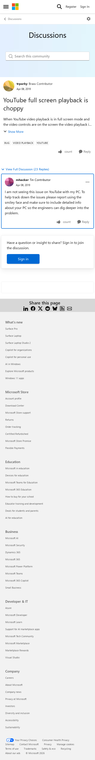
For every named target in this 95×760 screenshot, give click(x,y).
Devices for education (16, 475)
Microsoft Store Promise (18, 441)
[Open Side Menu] (6, 6)
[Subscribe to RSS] (62, 308)
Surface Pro (11, 328)
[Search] (59, 6)
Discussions (14, 19)
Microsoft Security (15, 545)
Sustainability (12, 727)
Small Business (13, 587)
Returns (9, 419)
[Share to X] (40, 308)
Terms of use (12, 748)
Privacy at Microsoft (16, 699)
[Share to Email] (69, 308)
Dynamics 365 (12, 552)
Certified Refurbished (16, 433)
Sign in (23, 258)
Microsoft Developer (16, 615)
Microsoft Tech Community (19, 636)
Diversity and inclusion (17, 713)
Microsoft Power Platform (18, 566)
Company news (13, 692)
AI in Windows (13, 364)
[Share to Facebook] (33, 308)
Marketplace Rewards (17, 650)
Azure (8, 608)
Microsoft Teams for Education (21, 482)
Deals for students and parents (21, 510)
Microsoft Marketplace (17, 643)
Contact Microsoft (29, 744)
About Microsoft (14, 684)
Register (71, 6)
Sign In (84, 6)
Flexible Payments (15, 448)
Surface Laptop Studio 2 (18, 342)
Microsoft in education (17, 468)
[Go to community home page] (15, 6)
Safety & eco (48, 748)
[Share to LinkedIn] (25, 308)
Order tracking (13, 426)
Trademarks (30, 748)
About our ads (12, 753)
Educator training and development (24, 503)
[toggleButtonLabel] (89, 19)
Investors (10, 706)
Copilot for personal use (18, 357)
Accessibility (12, 720)
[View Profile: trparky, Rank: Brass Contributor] (8, 85)
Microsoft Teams (14, 573)
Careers (9, 677)
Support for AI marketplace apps (22, 629)
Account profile (13, 398)
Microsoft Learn (13, 622)
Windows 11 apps (14, 378)
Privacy (47, 744)
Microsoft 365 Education (18, 489)
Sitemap (9, 744)
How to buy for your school (19, 496)
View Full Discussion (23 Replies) (27, 169)
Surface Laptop (13, 335)
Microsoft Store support (18, 412)
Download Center (14, 405)
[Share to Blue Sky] (55, 308)
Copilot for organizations (18, 350)
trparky (22, 84)
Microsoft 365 (12, 559)
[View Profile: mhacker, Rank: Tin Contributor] (9, 182)
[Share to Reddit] (47, 308)
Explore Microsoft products (19, 371)
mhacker (22, 180)
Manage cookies (65, 744)
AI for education (13, 517)
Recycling (66, 748)
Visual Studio (12, 657)
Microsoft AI (11, 538)
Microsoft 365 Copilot (16, 580)
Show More (15, 131)
